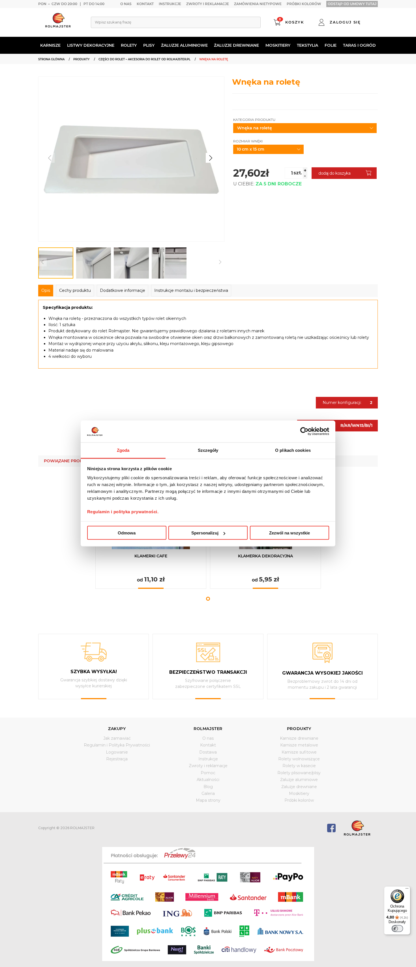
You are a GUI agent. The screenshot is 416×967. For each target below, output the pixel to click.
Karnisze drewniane (299, 738)
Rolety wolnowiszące (299, 758)
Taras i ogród (359, 45)
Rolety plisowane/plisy (299, 772)
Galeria (208, 793)
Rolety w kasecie (299, 765)
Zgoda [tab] (123, 450)
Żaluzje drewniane (236, 45)
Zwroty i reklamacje (207, 4)
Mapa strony (208, 800)
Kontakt (145, 4)
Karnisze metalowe (299, 745)
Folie (330, 45)
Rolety (129, 45)
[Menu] (407, 889)
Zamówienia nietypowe (258, 4)
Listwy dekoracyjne (90, 45)
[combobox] (176, 22)
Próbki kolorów (304, 4)
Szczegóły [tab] (208, 450)
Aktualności (208, 779)
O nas (126, 4)
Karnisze (50, 45)
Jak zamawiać (117, 738)
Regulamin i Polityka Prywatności (117, 745)
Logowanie (117, 752)
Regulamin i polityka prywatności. (123, 511)
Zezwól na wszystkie (289, 532)
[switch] (397, 928)
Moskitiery (277, 45)
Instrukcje (170, 4)
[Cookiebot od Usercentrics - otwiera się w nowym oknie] (304, 431)
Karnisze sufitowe (299, 752)
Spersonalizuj (204, 532)
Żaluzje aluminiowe (184, 45)
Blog (208, 786)
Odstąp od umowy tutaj (352, 4)
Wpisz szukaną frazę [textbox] (113, 22)
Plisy (149, 45)
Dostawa (208, 752)
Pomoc (208, 772)
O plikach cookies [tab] (293, 450)
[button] (211, 158)
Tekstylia (307, 45)
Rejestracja (117, 758)
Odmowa (127, 532)
